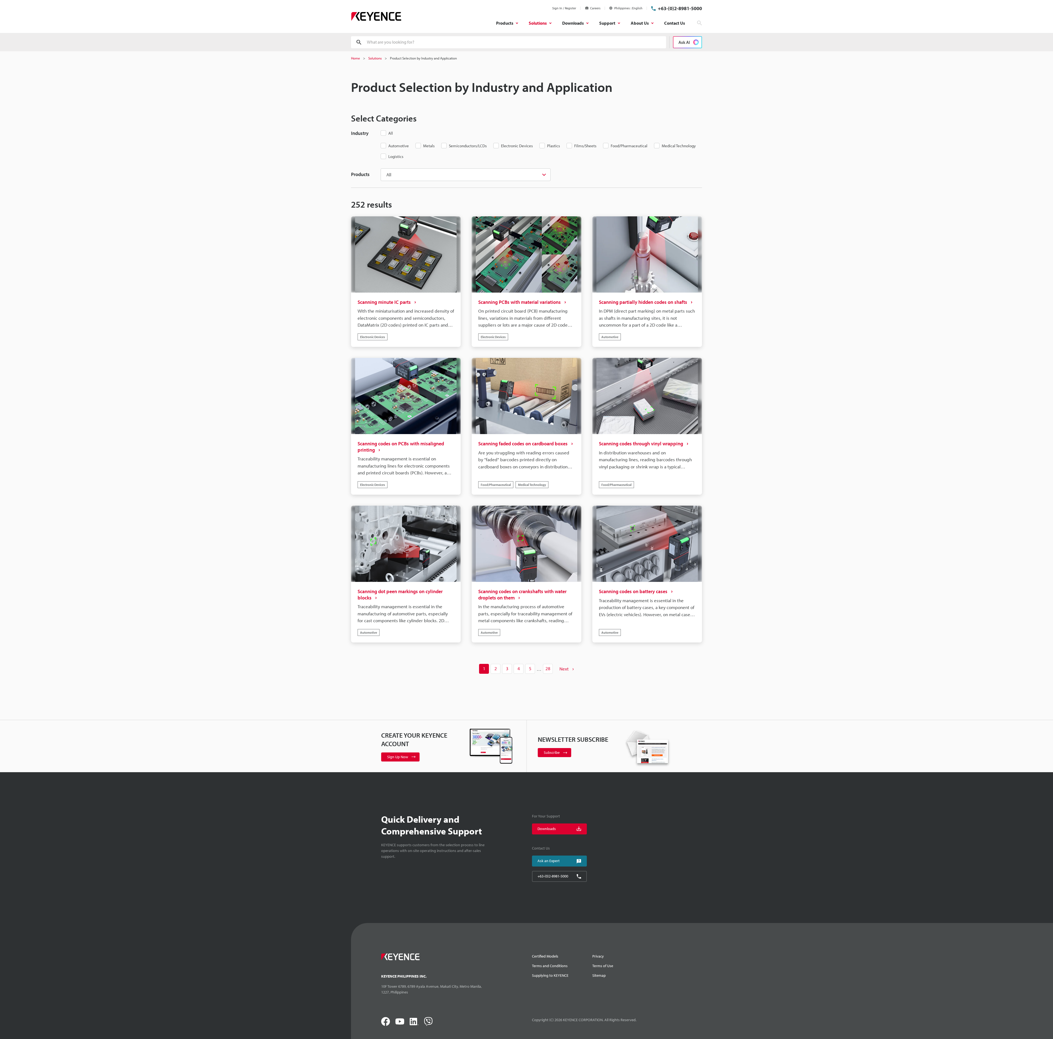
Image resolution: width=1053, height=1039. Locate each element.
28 (547, 668)
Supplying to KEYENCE (550, 975)
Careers (595, 8)
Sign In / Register (564, 8)
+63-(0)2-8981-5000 (680, 8)
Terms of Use (602, 965)
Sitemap (599, 975)
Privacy (598, 956)
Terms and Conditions (550, 965)
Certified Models (545, 956)
